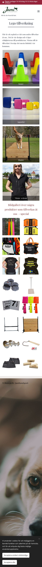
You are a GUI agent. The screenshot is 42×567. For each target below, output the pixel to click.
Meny (38, 11)
